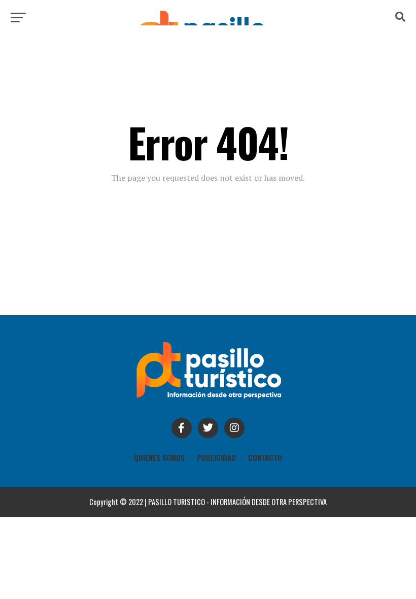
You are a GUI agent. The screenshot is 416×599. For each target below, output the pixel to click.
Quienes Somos (159, 457)
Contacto (265, 457)
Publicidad (216, 457)
